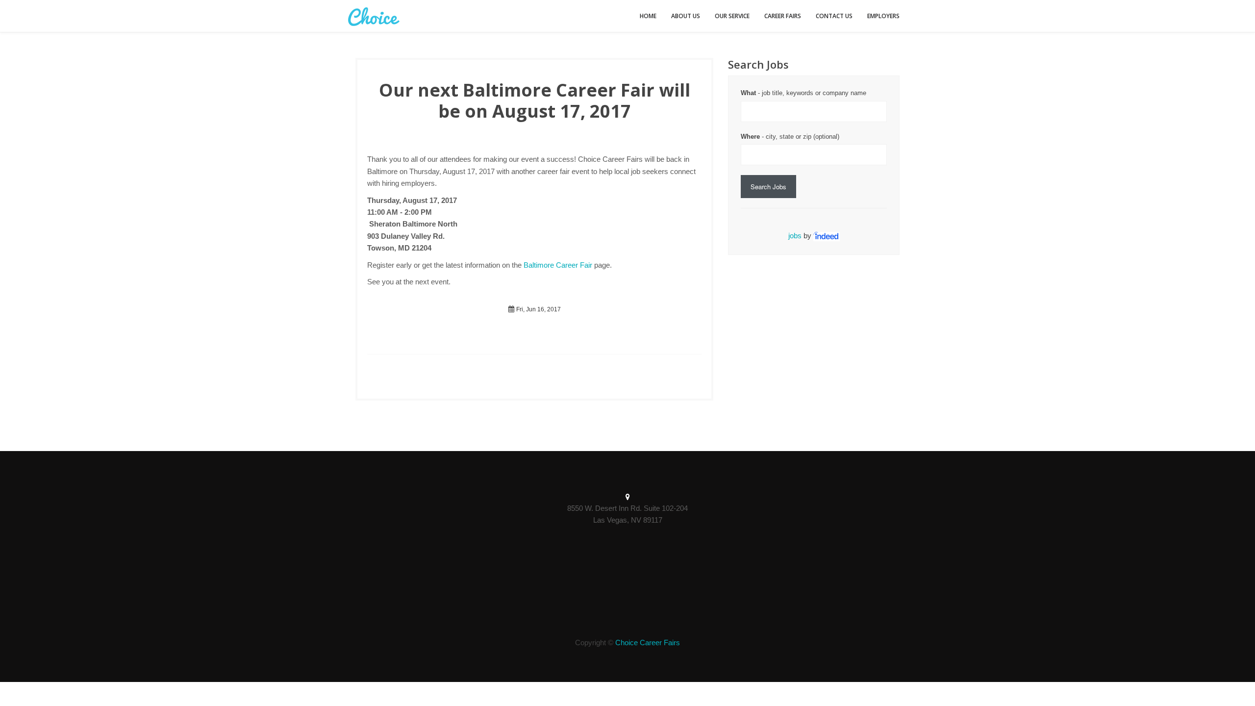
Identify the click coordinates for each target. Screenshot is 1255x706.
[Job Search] (826, 235)
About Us (685, 16)
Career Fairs (782, 16)
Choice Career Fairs (647, 642)
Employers (883, 16)
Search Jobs (768, 186)
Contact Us (834, 16)
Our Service (732, 16)
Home (648, 16)
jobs (795, 235)
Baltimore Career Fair (558, 265)
